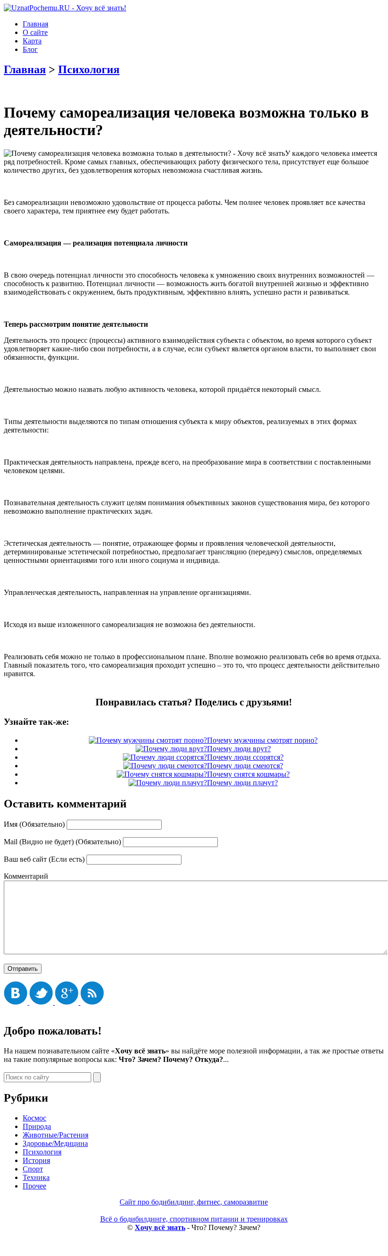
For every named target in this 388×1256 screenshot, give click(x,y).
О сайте (35, 32)
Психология (89, 69)
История (36, 1160)
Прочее (34, 1186)
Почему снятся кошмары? (248, 774)
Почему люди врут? (239, 749)
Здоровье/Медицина (55, 1143)
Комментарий (26, 876)
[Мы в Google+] (67, 1002)
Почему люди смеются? (245, 766)
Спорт (33, 1169)
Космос (34, 1118)
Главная (35, 24)
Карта (32, 41)
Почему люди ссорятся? (245, 757)
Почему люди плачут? (242, 783)
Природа (37, 1126)
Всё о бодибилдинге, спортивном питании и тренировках (194, 1219)
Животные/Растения (55, 1135)
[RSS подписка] (92, 1002)
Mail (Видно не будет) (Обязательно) (62, 842)
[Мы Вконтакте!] (16, 1002)
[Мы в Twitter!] (42, 1002)
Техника (36, 1177)
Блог (30, 49)
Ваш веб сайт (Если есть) (44, 859)
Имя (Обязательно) (34, 824)
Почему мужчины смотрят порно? (262, 740)
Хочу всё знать (160, 1227)
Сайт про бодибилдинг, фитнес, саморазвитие (194, 1202)
